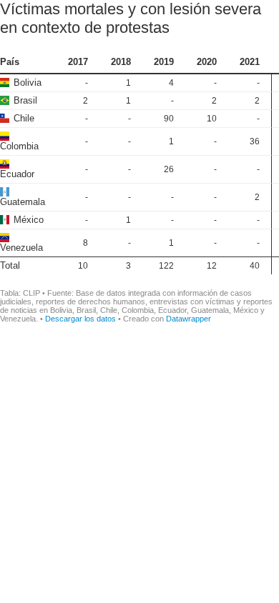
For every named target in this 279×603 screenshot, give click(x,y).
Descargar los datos (80, 318)
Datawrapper (188, 318)
